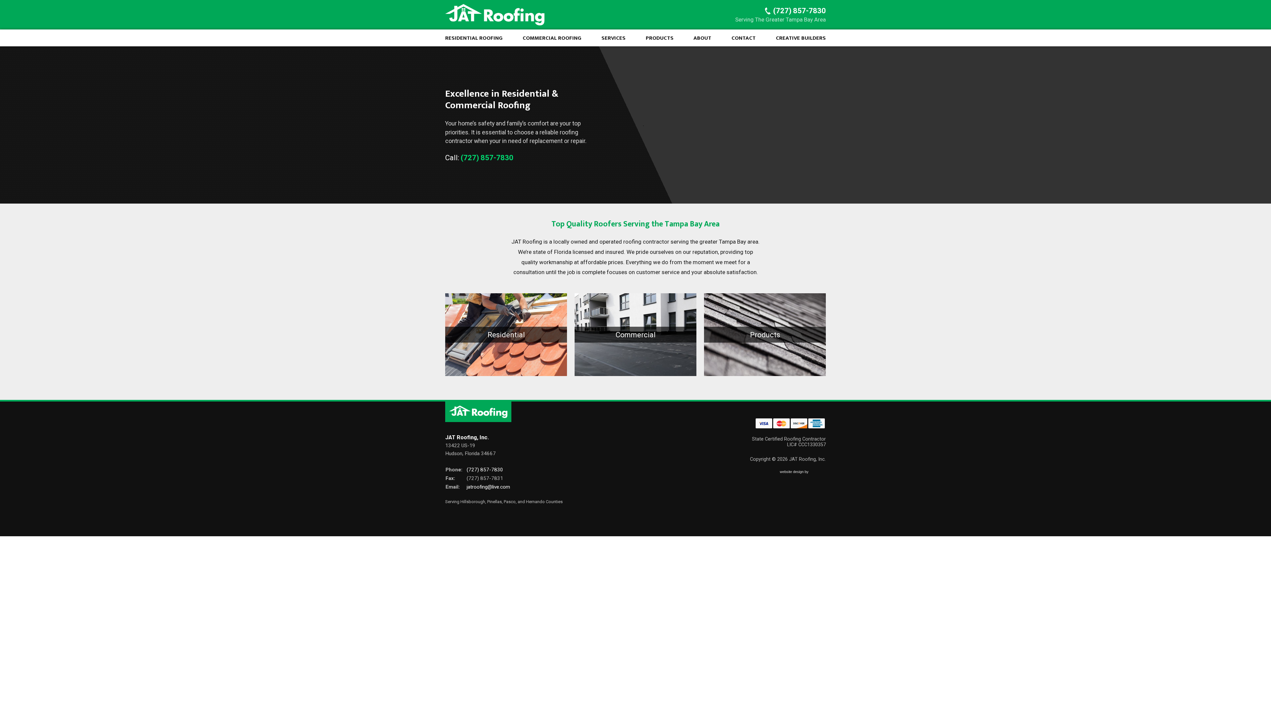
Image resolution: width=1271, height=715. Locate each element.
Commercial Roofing (552, 38)
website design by (795, 472)
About (702, 38)
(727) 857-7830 (799, 10)
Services (613, 38)
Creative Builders (801, 38)
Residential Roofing (473, 38)
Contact (743, 38)
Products (660, 38)
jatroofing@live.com (488, 487)
